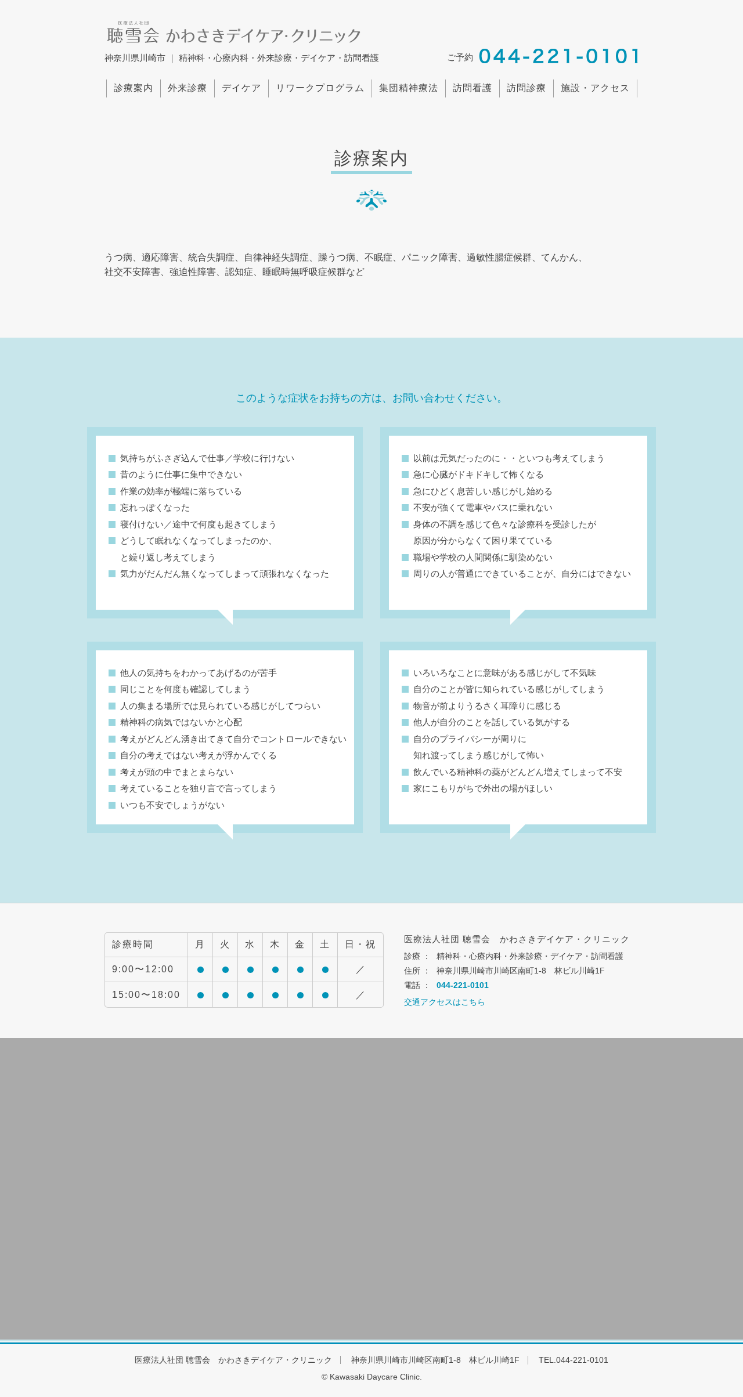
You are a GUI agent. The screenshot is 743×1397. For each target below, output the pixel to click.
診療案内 (133, 88)
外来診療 (187, 88)
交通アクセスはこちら (444, 1002)
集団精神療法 (408, 88)
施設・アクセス (595, 88)
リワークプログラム (320, 88)
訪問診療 (526, 88)
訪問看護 (472, 88)
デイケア (241, 88)
